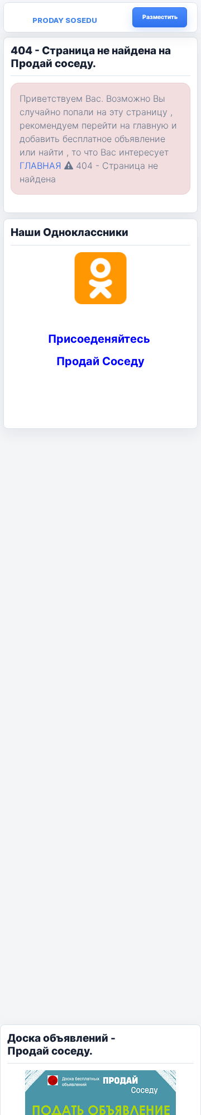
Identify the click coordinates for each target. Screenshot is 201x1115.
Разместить (160, 17)
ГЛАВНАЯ (40, 165)
